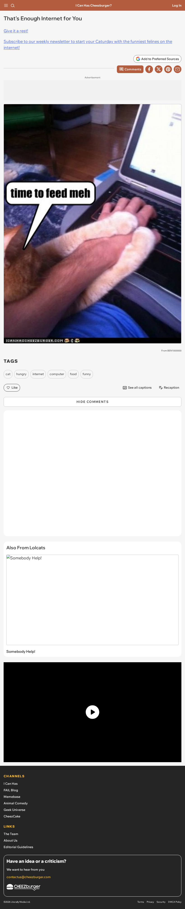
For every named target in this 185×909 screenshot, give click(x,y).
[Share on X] (158, 69)
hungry (21, 374)
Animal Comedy (16, 803)
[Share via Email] (177, 69)
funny (87, 374)
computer (57, 374)
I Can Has (11, 784)
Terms (140, 901)
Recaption (171, 387)
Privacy (150, 901)
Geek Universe (14, 810)
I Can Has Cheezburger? (94, 5)
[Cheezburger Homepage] (92, 888)
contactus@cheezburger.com (29, 877)
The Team (11, 834)
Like (15, 387)
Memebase (12, 797)
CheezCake (12, 816)
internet (38, 374)
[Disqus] (92, 475)
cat (8, 374)
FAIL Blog (11, 790)
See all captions (140, 387)
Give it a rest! (16, 30)
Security (161, 901)
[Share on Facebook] (149, 69)
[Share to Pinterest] (168, 69)
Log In (176, 5)
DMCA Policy (174, 901)
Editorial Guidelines (18, 847)
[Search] (12, 5)
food (73, 374)
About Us (10, 840)
